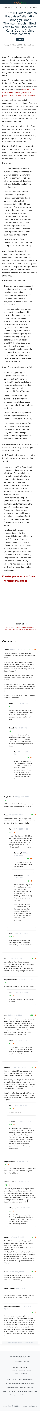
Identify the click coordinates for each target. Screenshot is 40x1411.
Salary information (9, 1391)
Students (19, 8)
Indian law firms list (26, 1387)
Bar (26, 8)
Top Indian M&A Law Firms (22, 1361)
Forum (14, 1379)
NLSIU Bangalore (30, 629)
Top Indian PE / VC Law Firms (22, 1358)
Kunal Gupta (30, 627)
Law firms (20, 47)
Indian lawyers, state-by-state (27, 1391)
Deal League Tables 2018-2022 (20, 1356)
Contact (33, 8)
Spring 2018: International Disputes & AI (22, 1370)
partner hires (9, 627)
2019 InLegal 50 (12, 1387)
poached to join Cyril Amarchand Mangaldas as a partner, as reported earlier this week (19, 92)
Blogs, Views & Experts (26, 1379)
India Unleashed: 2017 (21, 1373)
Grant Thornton (20, 627)
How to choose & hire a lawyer (20, 1395)
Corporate (7, 8)
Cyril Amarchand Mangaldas (14, 629)
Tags (8, 1379)
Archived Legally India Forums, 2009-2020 (20, 1383)
